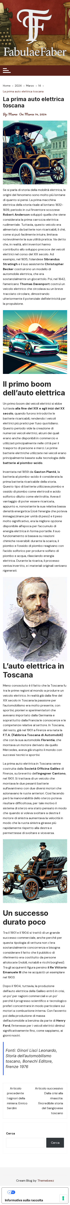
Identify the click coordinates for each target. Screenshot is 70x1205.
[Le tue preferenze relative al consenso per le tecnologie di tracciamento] (63, 1198)
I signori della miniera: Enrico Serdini (17, 1103)
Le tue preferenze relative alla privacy (39, 1192)
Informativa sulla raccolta (24, 1200)
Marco (13, 114)
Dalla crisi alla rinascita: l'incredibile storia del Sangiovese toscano (50, 1103)
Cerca (10, 1133)
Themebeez (45, 1181)
